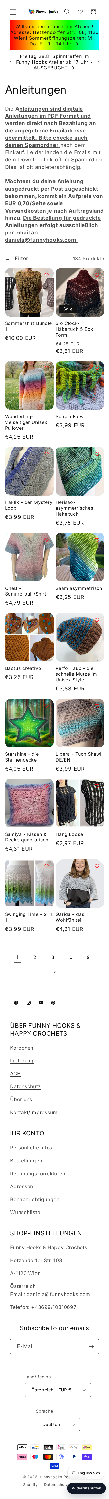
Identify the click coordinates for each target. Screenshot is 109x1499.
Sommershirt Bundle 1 (28, 326)
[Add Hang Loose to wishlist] (97, 785)
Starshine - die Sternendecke (22, 757)
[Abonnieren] (91, 1346)
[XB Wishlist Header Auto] (80, 11)
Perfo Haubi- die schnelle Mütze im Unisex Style (76, 674)
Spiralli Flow (70, 416)
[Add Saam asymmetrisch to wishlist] (97, 539)
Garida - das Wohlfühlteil (70, 917)
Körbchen (21, 1048)
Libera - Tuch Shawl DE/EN (78, 757)
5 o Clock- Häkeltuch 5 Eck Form (74, 329)
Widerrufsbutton (86, 1488)
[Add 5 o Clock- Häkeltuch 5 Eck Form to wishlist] (97, 275)
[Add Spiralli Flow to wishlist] (97, 368)
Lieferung (22, 1061)
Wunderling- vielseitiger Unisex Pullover (26, 422)
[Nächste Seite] (54, 972)
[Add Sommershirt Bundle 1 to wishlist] (46, 275)
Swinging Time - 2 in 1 (28, 917)
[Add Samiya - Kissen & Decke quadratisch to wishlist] (46, 785)
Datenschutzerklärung (65, 1484)
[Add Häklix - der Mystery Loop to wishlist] (46, 454)
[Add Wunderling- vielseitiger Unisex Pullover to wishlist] (46, 368)
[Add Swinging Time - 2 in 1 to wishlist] (46, 866)
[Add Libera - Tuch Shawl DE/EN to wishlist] (97, 705)
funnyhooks (51, 1477)
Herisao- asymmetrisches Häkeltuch (74, 508)
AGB (15, 1074)
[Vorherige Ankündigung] (10, 62)
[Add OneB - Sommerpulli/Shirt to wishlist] (46, 539)
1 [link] (17, 957)
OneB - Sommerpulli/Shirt (25, 591)
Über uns (21, 1099)
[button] (13, 12)
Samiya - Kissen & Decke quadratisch (26, 837)
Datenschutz (25, 1086)
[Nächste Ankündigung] (98, 62)
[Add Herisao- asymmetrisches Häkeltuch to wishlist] (97, 454)
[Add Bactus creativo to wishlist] (46, 620)
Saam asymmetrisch (79, 588)
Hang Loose (69, 834)
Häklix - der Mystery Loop (29, 505)
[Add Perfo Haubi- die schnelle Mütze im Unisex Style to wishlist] (97, 620)
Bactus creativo (23, 668)
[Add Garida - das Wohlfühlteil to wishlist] (97, 866)
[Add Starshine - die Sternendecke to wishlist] (46, 705)
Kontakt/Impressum (34, 1112)
